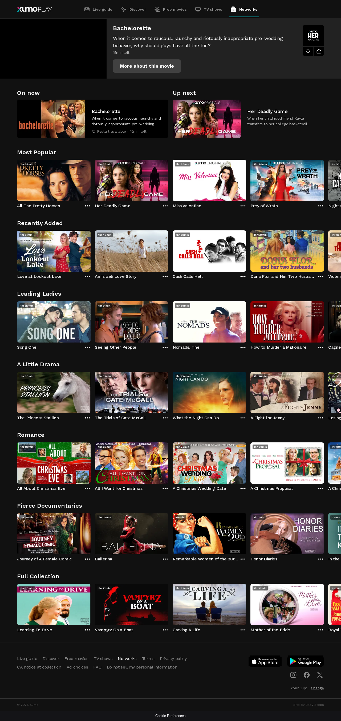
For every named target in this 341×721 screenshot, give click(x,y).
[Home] (34, 9)
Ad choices (77, 667)
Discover (137, 9)
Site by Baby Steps (308, 705)
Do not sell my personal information (142, 667)
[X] (320, 675)
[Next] (324, 179)
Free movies (175, 9)
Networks (248, 9)
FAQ (97, 667)
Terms (148, 658)
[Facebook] (307, 675)
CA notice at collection (39, 667)
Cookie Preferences (170, 716)
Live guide (102, 9)
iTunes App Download (265, 662)
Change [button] (317, 688)
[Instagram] (293, 675)
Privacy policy (173, 658)
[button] (147, 66)
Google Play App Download (305, 662)
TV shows (213, 9)
